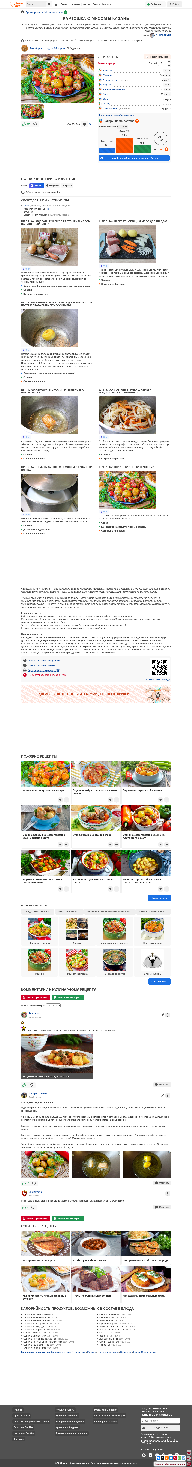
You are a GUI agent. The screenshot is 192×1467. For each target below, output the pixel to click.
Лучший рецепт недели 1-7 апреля (47, 48)
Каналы (86, 4)
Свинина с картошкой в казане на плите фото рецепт (143, 836)
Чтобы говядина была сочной (92, 1295)
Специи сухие (110, 108)
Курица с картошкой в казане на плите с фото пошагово (142, 881)
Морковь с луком (152, 943)
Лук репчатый (110, 80)
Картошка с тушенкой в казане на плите (93, 881)
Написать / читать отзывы (41, 665)
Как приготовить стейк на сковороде (145, 1260)
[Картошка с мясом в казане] (32, 111)
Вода (105, 94)
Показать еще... (159, 898)
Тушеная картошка (77, 974)
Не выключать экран (159, 57)
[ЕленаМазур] (24, 1193)
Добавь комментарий (69, 997)
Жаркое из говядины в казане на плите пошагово (43, 881)
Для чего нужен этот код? (158, 680)
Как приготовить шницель (39, 1260)
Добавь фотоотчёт (37, 997)
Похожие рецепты (49, 40)
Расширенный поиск (105, 1409)
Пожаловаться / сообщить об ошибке (47, 675)
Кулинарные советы (67, 1415)
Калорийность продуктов (130, 40)
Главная (18, 1409)
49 (28, 1183)
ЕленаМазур (35, 1192)
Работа (96, 4)
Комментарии (68, 40)
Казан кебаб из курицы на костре (43, 790)
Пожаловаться (31, 40)
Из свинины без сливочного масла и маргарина (111, 912)
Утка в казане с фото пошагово (92, 835)
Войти (175, 4)
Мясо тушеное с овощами (115, 943)
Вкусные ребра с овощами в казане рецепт (95, 792)
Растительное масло (114, 89)
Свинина (107, 75)
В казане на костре (115, 974)
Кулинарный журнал (67, 1427)
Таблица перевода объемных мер (116, 115)
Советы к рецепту (107, 40)
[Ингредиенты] (189, 1452)
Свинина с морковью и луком (155, 912)
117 (28, 124)
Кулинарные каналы (105, 1421)
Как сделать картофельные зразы (144, 1295)
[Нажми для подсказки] (137, 121)
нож (48, 209)
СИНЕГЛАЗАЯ (163, 35)
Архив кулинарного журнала (71, 1433)
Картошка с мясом (40, 943)
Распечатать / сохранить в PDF (44, 670)
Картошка (108, 70)
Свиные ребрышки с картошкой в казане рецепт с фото (44, 836)
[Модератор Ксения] (24, 1095)
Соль (105, 99)
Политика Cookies (23, 1427)
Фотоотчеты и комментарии (109, 1415)
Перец (106, 103)
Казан (26, 205)
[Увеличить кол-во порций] (169, 61)
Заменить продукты (108, 63)
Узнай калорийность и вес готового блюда (135, 158)
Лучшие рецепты (65, 1409)
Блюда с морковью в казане (39, 912)
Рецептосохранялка (70, 4)
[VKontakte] (158, 1458)
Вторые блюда (152, 974)
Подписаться (161, 1427)
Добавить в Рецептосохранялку (44, 660)
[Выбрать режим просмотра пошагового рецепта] (26, 269)
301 (91, 124)
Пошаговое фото (87, 40)
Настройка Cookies (24, 1433)
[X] (162, 1458)
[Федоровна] (24, 1015)
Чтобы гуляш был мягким (89, 1260)
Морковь (107, 84)
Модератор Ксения (38, 1093)
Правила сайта (22, 1415)
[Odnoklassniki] (167, 1458)
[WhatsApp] (179, 1458)
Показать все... (159, 981)
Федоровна (34, 1013)
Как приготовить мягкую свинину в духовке (44, 1297)
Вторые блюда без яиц (70, 912)
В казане (77, 943)
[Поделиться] (189, 1458)
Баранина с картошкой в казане (142, 790)
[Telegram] (183, 1458)
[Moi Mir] (171, 1458)
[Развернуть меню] (189, 1464)
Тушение (39, 974)
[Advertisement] (57, 150)
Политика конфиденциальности (31, 1421)
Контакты (19, 1439)
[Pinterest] (175, 1458)
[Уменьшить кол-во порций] (169, 65)
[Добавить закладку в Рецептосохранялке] (84, 124)
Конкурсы (106, 4)
